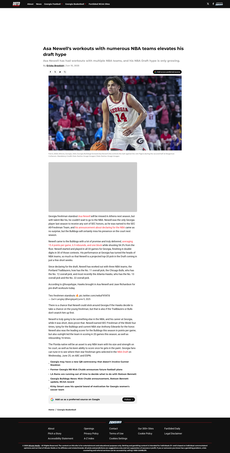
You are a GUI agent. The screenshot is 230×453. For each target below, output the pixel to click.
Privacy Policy (91, 433)
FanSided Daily (172, 428)
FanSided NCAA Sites (99, 4)
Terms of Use (116, 433)
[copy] (65, 72)
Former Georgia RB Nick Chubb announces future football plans (86, 369)
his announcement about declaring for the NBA (100, 227)
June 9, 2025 (84, 299)
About (30, 4)
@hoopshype (69, 284)
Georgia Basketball (66, 409)
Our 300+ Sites (146, 428)
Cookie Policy (145, 433)
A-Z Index (89, 438)
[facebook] (213, 4)
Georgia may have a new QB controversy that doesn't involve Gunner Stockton (89, 363)
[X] (208, 4)
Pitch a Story (54, 433)
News (38, 4)
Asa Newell (84, 216)
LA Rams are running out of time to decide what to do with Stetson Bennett (93, 374)
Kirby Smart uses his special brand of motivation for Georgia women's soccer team (90, 388)
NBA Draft (122, 351)
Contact (113, 428)
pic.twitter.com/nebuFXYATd (94, 295)
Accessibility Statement (60, 438)
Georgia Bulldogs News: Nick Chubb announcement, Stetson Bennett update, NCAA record (89, 380)
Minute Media (34, 446)
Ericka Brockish (55, 65)
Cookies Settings (118, 438)
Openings (89, 428)
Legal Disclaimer (173, 433)
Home (51, 409)
